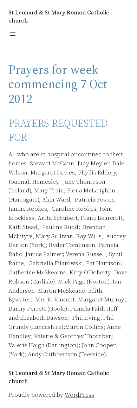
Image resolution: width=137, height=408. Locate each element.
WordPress (79, 395)
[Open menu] (12, 34)
